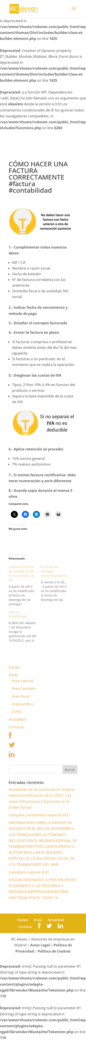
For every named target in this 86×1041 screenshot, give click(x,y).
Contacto (16, 727)
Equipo (14, 667)
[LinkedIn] (12, 755)
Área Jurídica (22, 704)
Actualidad (17, 719)
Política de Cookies (54, 951)
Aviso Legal (40, 945)
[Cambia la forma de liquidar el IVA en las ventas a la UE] (25, 585)
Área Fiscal (21, 696)
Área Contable (24, 688)
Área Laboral (22, 680)
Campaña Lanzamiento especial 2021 (39, 815)
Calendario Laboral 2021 (29, 872)
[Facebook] (10, 736)
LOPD (17, 711)
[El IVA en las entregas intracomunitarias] (57, 583)
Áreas (13, 674)
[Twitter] (12, 746)
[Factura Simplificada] (25, 626)
